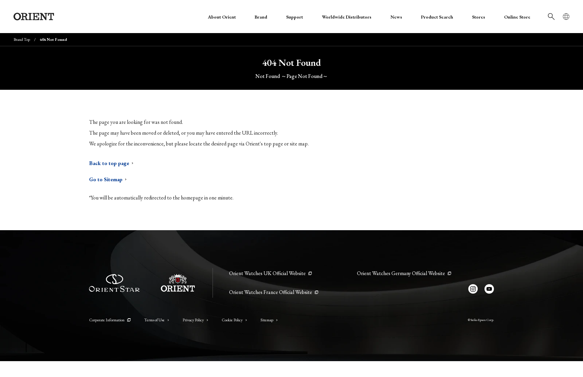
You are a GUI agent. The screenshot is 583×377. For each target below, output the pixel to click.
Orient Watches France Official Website (270, 292)
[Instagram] (473, 289)
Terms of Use (154, 320)
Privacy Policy (193, 320)
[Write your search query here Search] (551, 16)
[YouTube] (489, 289)
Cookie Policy (232, 320)
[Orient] (33, 16)
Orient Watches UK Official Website (267, 273)
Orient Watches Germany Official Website (401, 273)
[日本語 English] (566, 16)
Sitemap (266, 320)
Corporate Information (106, 320)
